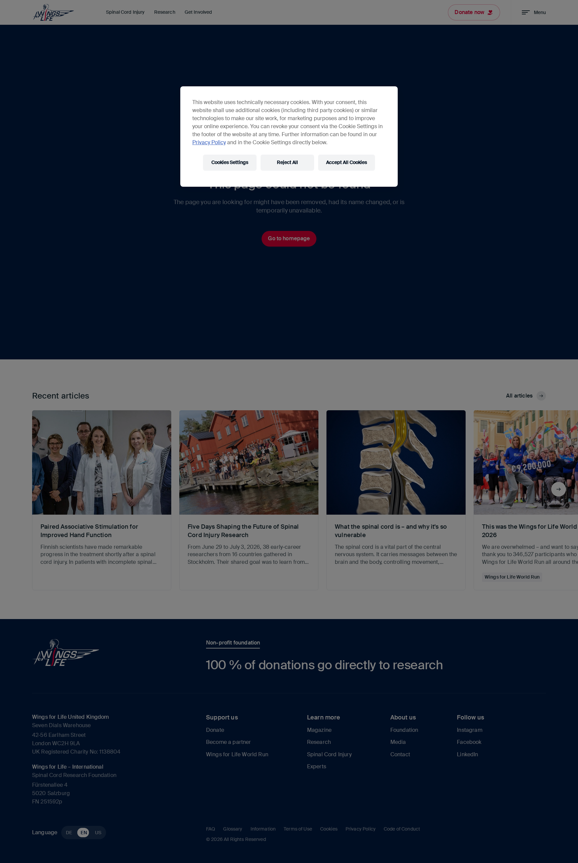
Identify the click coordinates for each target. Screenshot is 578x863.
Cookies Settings (229, 162)
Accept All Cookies (346, 162)
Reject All (287, 162)
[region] (289, 136)
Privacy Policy (209, 142)
